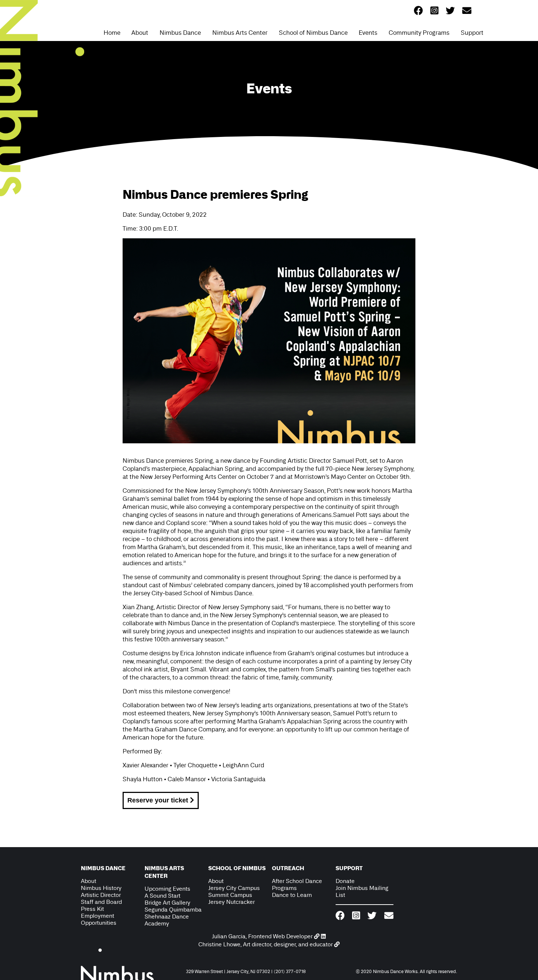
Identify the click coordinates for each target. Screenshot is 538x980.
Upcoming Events (167, 888)
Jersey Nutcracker (231, 901)
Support (472, 32)
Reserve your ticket (158, 800)
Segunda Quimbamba (173, 909)
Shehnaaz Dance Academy (167, 920)
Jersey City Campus (234, 887)
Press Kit (92, 908)
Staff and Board (101, 901)
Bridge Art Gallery (167, 902)
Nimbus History (101, 887)
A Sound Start (162, 895)
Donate (345, 880)
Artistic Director (101, 894)
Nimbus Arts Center (240, 32)
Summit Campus (230, 894)
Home (112, 32)
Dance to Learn (292, 894)
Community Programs (419, 32)
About (139, 32)
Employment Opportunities (98, 919)
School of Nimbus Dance (313, 32)
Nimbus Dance (180, 32)
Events (368, 32)
